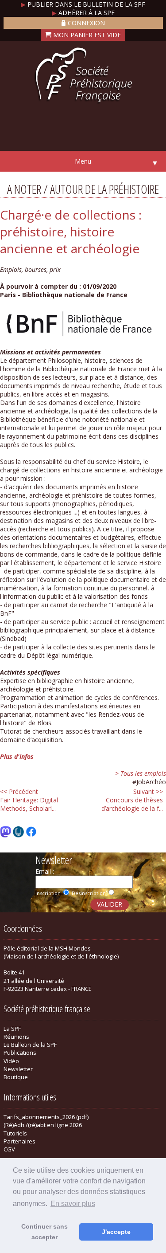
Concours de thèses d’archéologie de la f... (132, 800)
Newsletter (18, 1069)
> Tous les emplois (140, 773)
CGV (9, 1149)
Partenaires (19, 1141)
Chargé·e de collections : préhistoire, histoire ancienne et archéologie (71, 231)
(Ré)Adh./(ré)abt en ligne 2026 (43, 1125)
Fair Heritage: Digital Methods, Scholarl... (29, 800)
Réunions (16, 1037)
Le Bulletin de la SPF (30, 1045)
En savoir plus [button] (72, 1203)
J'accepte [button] (116, 1231)
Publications (20, 1053)
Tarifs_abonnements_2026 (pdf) (46, 1117)
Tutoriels (15, 1133)
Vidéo (11, 1061)
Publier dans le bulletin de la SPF (83, 4)
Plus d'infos (17, 756)
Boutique (16, 1077)
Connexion (86, 23)
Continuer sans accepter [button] (44, 1232)
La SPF (12, 1029)
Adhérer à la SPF (83, 12)
